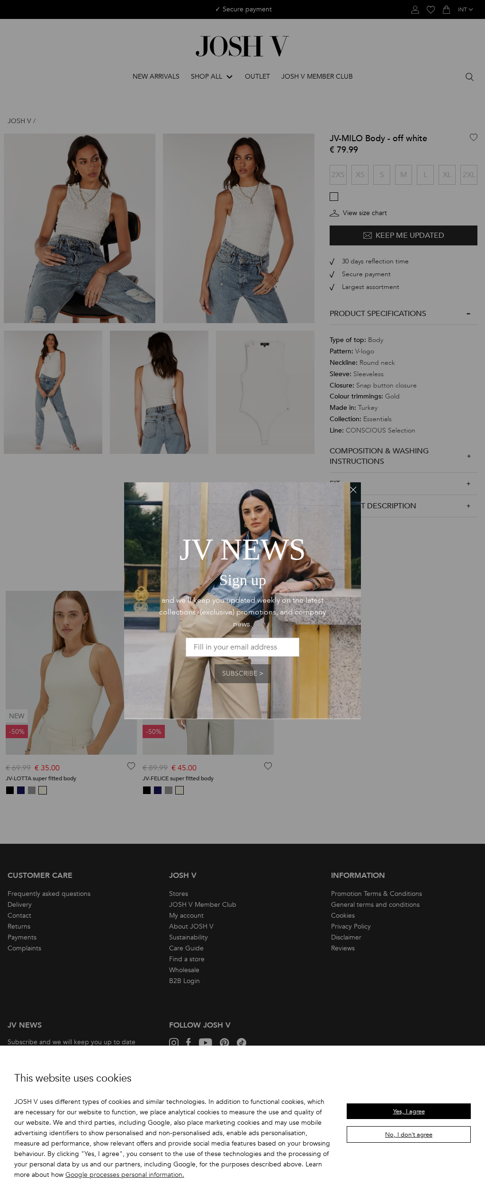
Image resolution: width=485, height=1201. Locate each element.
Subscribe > (242, 673)
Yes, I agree (409, 1111)
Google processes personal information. (124, 1174)
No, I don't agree (408, 1134)
